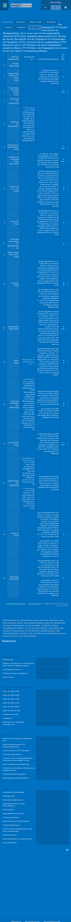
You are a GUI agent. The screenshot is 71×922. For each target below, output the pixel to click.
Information (56, 2)
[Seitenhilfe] (66, 7)
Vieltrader (8, 27)
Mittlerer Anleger (36, 22)
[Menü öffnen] (4, 5)
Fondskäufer (21, 27)
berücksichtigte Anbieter (15, 604)
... (68, 65)
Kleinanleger (20, 22)
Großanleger (51, 22)
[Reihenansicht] (46, 7)
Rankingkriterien (34, 604)
